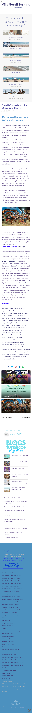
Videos (4, 628)
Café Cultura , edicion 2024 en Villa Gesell (15, 510)
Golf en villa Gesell (7, 633)
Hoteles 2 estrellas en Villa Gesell (12, 583)
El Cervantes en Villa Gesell (11, 537)
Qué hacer (5, 646)
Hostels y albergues (8, 636)
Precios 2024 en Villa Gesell (10, 586)
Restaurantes (6, 620)
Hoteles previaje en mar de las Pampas (13, 594)
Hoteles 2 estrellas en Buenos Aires (12, 665)
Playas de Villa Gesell (8, 623)
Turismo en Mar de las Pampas (11, 591)
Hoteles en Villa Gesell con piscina (12, 588)
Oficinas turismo (7, 638)
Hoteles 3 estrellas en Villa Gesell (16, 327)
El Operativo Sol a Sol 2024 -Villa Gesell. (14, 525)
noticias (13, 111)
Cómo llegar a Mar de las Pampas (12, 601)
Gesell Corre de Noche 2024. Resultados (12, 410)
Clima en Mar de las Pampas (10, 607)
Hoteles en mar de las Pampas (11, 596)
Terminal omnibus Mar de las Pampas (13, 609)
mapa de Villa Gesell (8, 644)
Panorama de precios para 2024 (20, 455)
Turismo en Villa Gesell (9, 670)
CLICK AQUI (21, 247)
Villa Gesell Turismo (16, 4)
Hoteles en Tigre (7, 667)
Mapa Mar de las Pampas (9, 612)
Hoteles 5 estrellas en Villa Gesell (12, 575)
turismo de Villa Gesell (8, 261)
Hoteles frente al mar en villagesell (12, 631)
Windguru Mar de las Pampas (10, 615)
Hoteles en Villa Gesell (9, 573)
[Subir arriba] (29, 710)
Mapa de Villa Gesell (12, 354)
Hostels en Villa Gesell (14, 347)
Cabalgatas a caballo (8, 625)
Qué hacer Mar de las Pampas (10, 604)
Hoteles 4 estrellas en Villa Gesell (12, 578)
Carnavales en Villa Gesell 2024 (10, 382)
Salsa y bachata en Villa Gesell (19, 468)
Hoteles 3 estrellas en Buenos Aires (12, 662)
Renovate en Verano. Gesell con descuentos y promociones (13, 395)
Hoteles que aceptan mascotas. (11, 649)
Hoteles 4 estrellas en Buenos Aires (12, 660)
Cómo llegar (5, 617)
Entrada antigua (26, 417)
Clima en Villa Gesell (8, 641)
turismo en (20, 283)
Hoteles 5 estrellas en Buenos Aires (12, 657)
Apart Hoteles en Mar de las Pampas (13, 599)
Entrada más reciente (7, 417)
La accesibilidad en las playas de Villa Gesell (15, 528)
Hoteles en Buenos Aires (9, 654)
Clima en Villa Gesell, (15, 352)
